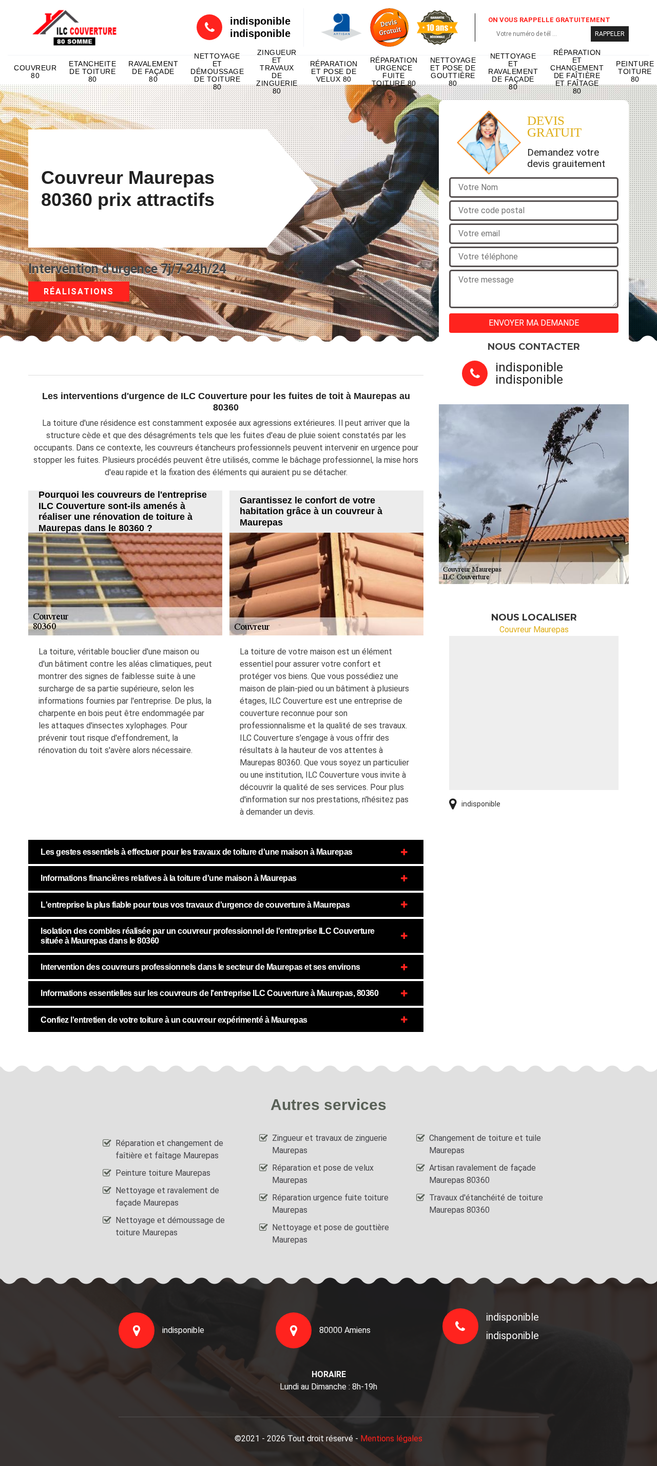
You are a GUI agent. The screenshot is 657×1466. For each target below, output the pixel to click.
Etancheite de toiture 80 (92, 71)
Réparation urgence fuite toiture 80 (394, 72)
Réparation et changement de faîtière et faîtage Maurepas (169, 1149)
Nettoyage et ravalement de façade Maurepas (167, 1197)
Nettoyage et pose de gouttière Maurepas (330, 1234)
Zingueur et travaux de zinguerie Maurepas (329, 1144)
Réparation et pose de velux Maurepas (323, 1174)
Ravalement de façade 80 (153, 71)
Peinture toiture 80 (635, 71)
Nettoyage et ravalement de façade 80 (513, 72)
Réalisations (79, 291)
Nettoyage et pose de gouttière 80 (453, 72)
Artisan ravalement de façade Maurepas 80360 (482, 1174)
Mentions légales (391, 1438)
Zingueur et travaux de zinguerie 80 (277, 72)
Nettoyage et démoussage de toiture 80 (217, 72)
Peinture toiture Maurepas (162, 1173)
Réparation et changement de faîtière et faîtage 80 (577, 72)
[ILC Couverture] (74, 27)
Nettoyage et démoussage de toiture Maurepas (170, 1226)
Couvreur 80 (35, 72)
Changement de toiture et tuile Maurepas (485, 1144)
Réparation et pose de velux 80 (334, 71)
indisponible (260, 21)
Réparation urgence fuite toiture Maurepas (330, 1204)
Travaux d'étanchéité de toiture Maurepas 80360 (486, 1204)
